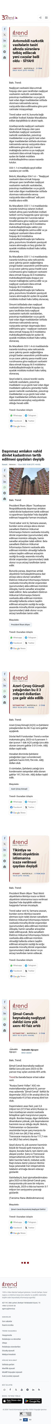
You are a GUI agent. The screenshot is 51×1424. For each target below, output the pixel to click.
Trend (12, 1077)
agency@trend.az (8, 1309)
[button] (4, 29)
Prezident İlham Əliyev (20, 625)
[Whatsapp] (4, 1389)
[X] (16, 1389)
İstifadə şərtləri (8, 1364)
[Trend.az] (10, 17)
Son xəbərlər (7, 1321)
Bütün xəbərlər (27, 1053)
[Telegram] (27, 1389)
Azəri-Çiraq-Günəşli (19, 789)
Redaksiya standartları (11, 1347)
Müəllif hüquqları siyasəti (12, 1372)
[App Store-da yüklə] (12, 1401)
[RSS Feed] (39, 1389)
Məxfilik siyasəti (8, 1368)
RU (30, 1420)
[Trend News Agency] (9, 1285)
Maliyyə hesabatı (9, 1354)
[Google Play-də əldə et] (33, 1401)
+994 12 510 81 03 (9, 1306)
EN (21, 1420)
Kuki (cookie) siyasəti (10, 1376)
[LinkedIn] (33, 1389)
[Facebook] (10, 1389)
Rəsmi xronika (7, 1325)
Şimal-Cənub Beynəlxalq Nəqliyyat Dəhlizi (28, 1209)
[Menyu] (46, 17)
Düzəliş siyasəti (8, 1351)
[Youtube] (21, 1389)
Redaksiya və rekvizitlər (11, 1339)
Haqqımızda (7, 1335)
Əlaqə (4, 1343)
